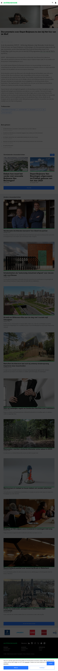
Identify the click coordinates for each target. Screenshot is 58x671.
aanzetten (6, 664)
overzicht (27, 662)
